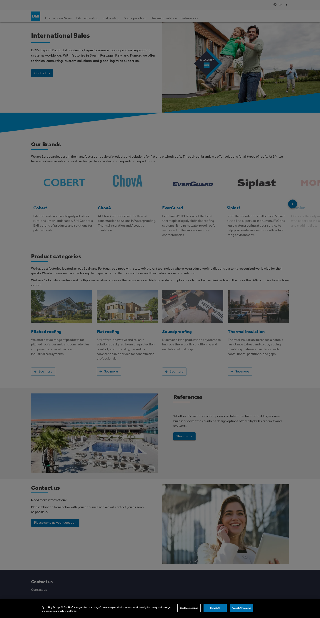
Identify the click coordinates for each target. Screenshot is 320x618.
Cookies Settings (189, 608)
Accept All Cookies (241, 608)
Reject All (215, 608)
